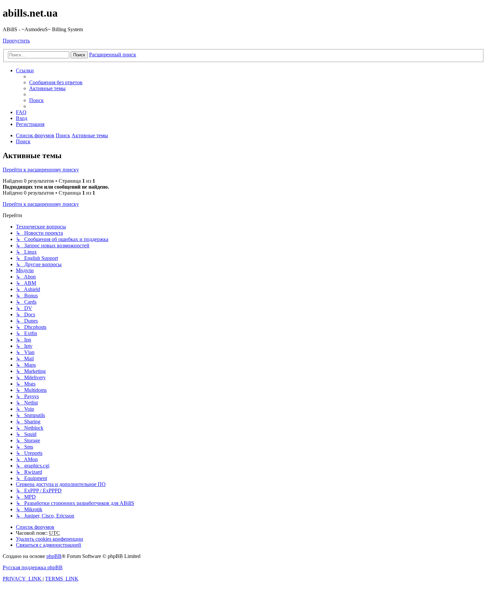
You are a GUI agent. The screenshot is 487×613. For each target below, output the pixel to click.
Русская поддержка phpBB (33, 567)
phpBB (54, 556)
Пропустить (16, 40)
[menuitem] (55, 82)
